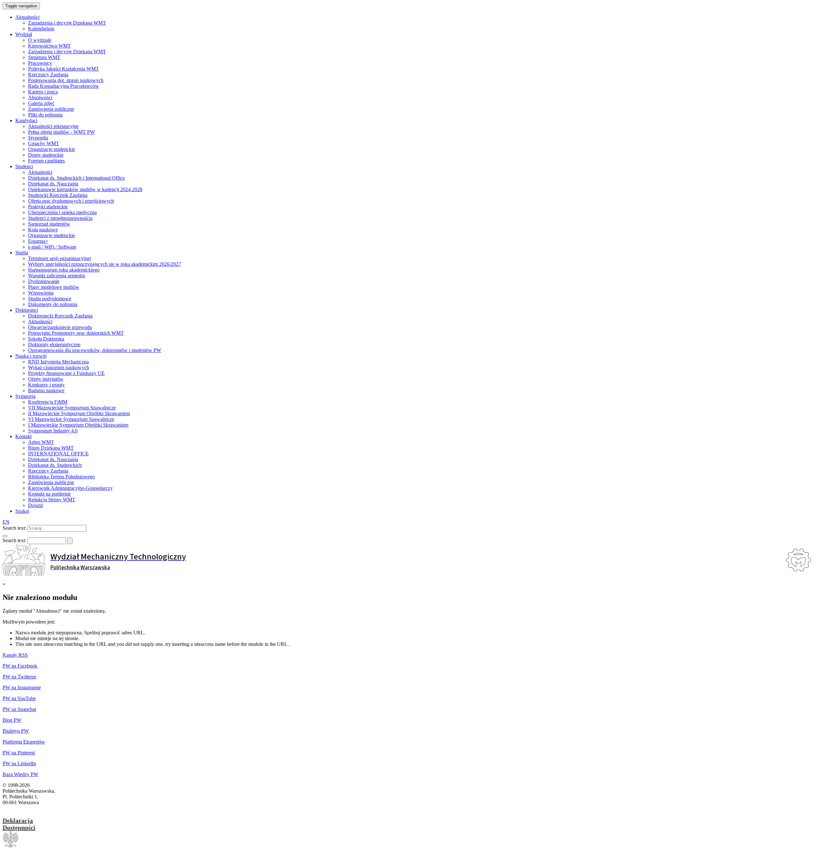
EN (6, 522)
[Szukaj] (5, 536)
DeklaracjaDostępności (19, 824)
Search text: (14, 528)
